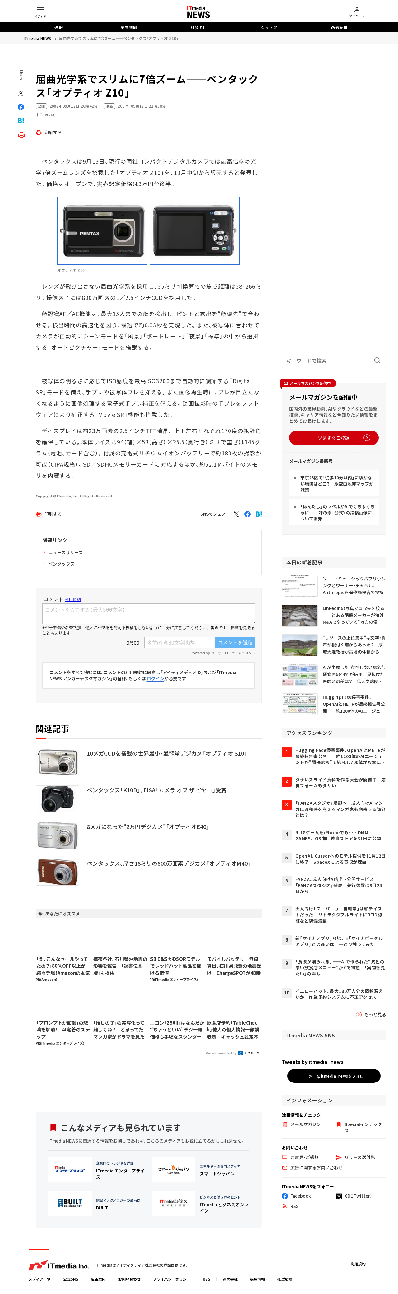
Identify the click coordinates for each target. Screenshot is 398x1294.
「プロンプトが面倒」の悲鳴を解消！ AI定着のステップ (63, 1029)
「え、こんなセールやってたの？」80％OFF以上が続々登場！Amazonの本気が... (63, 966)
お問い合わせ (129, 1279)
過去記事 (339, 27)
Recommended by (221, 1052)
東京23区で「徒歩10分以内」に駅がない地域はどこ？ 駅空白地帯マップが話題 (336, 483)
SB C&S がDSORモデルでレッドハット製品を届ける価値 (175, 966)
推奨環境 (284, 1279)
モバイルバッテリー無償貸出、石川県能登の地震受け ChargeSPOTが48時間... (234, 966)
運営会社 (230, 1279)
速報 (58, 27)
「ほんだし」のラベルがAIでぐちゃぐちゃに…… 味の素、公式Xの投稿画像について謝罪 (337, 512)
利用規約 (358, 1263)
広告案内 (98, 1279)
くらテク (269, 27)
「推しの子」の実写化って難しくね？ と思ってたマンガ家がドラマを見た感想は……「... (119, 1029)
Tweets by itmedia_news (313, 1061)
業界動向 (128, 27)
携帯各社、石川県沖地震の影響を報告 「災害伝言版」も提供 (120, 966)
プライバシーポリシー (171, 1279)
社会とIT (199, 27)
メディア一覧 (40, 1279)
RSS (206, 1279)
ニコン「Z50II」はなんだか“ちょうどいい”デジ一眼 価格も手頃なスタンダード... (177, 1029)
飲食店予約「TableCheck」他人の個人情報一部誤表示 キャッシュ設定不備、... (233, 1029)
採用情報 (257, 1279)
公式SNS (70, 1279)
